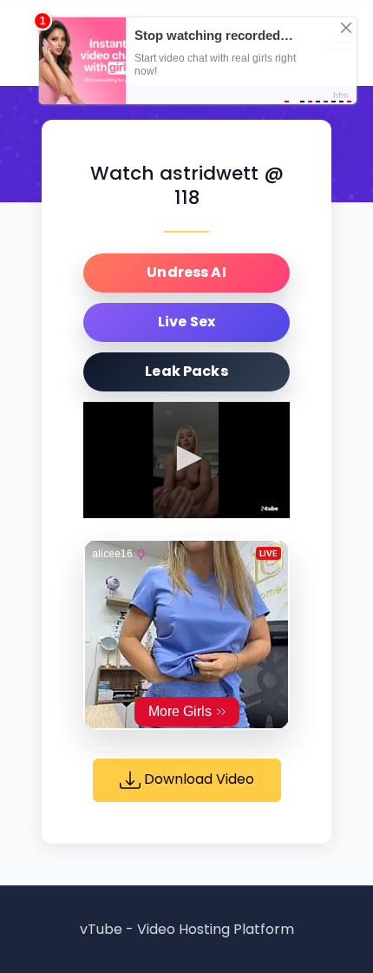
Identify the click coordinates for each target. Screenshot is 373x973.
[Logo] (269, 508)
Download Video (197, 779)
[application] (186, 460)
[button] (186, 458)
